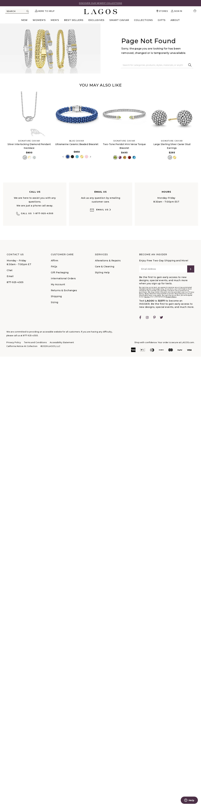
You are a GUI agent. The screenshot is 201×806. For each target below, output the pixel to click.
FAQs (54, 266)
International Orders (63, 278)
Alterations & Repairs (108, 260)
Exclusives (96, 20)
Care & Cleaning (104, 266)
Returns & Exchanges (64, 290)
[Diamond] (34, 157)
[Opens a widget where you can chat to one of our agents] (189, 800)
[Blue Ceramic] (77, 156)
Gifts (162, 20)
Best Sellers (73, 20)
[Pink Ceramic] (86, 156)
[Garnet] (129, 157)
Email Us (102, 209)
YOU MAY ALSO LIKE (100, 85)
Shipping (56, 296)
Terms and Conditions (35, 342)
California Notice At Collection (22, 346)
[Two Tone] (29, 157)
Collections (143, 20)
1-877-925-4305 (37, 213)
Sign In (178, 11)
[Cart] (193, 11)
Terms (147, 297)
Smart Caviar (119, 20)
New (24, 20)
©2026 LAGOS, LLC (50, 346)
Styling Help (102, 272)
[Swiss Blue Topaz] (134, 157)
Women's (39, 20)
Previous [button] (2, 127)
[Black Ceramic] (72, 156)
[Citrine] (124, 157)
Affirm (54, 260)
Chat (9, 270)
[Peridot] (115, 157)
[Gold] (82, 156)
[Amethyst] (120, 157)
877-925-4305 (15, 282)
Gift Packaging (60, 272)
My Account (58, 284)
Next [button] (90, 156)
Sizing (54, 302)
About (175, 20)
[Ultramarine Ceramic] (67, 156)
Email (10, 276)
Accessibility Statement (62, 342)
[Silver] (25, 157)
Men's (55, 20)
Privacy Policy (171, 297)
